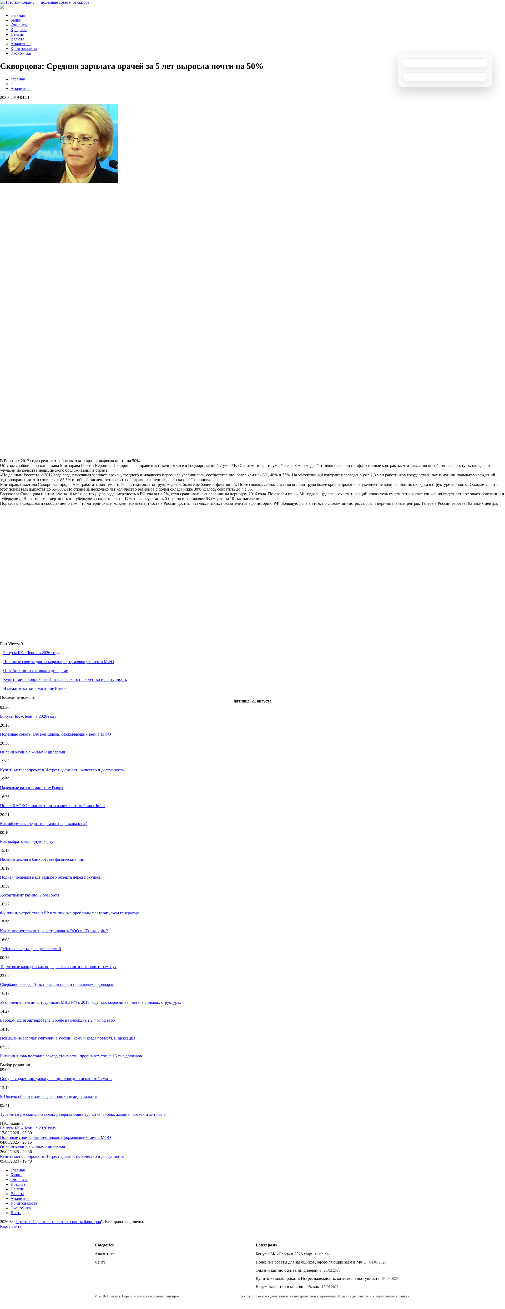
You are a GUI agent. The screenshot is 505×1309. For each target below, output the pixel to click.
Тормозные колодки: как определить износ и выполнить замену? (58, 966)
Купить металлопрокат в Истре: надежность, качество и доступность (65, 679)
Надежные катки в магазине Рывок (35, 688)
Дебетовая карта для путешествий (30, 948)
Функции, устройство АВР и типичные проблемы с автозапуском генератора (70, 913)
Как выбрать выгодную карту (26, 841)
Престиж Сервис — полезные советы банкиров (58, 1221)
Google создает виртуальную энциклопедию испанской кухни (56, 1078)
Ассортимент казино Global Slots (29, 895)
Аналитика (21, 44)
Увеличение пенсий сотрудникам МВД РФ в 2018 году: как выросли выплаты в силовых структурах (90, 1002)
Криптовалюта (24, 48)
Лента (16, 1212)
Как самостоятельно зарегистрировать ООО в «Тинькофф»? (54, 931)
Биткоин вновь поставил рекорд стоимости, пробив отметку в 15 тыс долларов (71, 1056)
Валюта (17, 39)
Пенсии (17, 34)
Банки (16, 20)
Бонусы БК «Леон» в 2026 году (31, 652)
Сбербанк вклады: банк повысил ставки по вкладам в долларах (57, 984)
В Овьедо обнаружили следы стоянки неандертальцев (48, 1096)
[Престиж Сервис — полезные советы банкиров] (45, 2)
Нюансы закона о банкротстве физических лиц (42, 859)
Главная (18, 15)
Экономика (21, 53)
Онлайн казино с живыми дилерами (35, 670)
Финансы (19, 25)
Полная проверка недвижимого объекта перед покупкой (51, 877)
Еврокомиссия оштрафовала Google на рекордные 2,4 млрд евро (57, 1020)
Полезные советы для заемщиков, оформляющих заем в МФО (58, 661)
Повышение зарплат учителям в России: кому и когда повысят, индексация (67, 1038)
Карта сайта (10, 1226)
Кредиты (19, 29)
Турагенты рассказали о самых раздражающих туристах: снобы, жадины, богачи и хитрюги (82, 1114)
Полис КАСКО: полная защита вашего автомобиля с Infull (52, 805)
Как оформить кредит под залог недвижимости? (43, 823)
